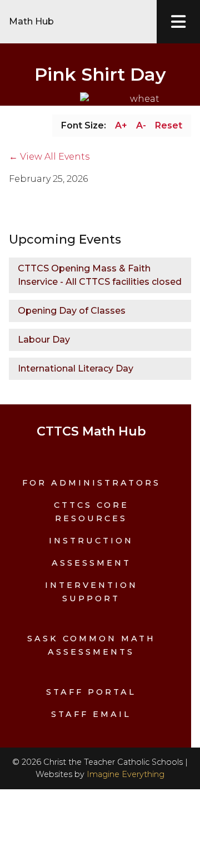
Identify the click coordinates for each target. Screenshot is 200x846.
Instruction (91, 541)
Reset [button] (168, 125)
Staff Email (91, 714)
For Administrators (91, 483)
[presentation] (178, 21)
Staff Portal (91, 692)
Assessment (91, 563)
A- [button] (141, 125)
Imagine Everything (125, 774)
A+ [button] (121, 125)
